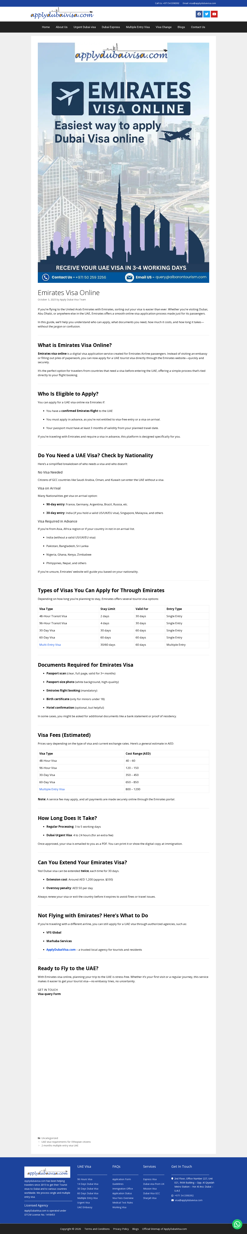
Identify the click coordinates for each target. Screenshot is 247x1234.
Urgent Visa (83, 1202)
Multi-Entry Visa (50, 645)
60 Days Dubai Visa (87, 1193)
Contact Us (198, 27)
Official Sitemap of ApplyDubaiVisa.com (164, 1228)
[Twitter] (206, 14)
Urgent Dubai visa (85, 27)
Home (46, 27)
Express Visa (150, 1179)
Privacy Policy (121, 1228)
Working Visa (119, 1207)
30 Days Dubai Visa (87, 1188)
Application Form (121, 1179)
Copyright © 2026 (70, 1228)
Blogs (181, 27)
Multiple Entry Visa (138, 27)
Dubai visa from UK (153, 1183)
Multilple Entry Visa (87, 1198)
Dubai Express (111, 27)
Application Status (122, 1193)
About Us (62, 27)
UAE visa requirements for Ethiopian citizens (66, 1141)
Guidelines (118, 1183)
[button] (237, 1224)
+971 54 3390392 (171, 3)
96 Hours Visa (84, 1179)
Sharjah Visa (149, 1198)
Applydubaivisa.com (35, 1180)
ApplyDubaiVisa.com (61, 950)
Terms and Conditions (97, 1228)
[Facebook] (199, 14)
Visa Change (164, 27)
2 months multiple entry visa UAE (60, 1145)
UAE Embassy (84, 1207)
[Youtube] (214, 14)
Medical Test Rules (122, 1202)
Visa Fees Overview (122, 1198)
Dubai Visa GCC (151, 1193)
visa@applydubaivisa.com (202, 3)
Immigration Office (122, 1188)
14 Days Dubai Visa (87, 1183)
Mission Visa (150, 1188)
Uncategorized (50, 1138)
